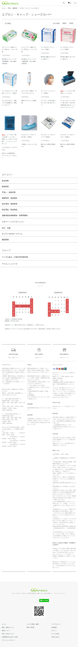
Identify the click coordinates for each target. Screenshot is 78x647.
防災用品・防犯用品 (9, 209)
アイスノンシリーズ (9, 263)
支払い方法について (8, 634)
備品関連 (5, 239)
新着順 (71, 23)
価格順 (64, 23)
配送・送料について (8, 627)
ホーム (3, 8)
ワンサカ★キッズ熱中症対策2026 (15, 257)
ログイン (54, 630)
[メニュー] (75, 3)
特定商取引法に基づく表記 (10, 637)
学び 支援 (6, 228)
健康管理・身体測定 (9, 198)
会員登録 (54, 627)
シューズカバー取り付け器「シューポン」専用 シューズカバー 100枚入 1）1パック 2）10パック (9, 139)
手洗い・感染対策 (12, 8)
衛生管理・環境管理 (9, 203)
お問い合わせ (55, 637)
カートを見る (55, 634)
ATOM (32, 627)
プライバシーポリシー (8, 640)
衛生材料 (5, 180)
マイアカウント (56, 624)
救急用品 (5, 186)
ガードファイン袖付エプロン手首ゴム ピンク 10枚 (29, 49)
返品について (6, 630)
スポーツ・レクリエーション (13, 221)
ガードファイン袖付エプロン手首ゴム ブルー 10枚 (9, 49)
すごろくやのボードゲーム (12, 233)
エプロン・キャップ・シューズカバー (29, 8)
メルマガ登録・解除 (33, 624)
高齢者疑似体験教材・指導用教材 (15, 215)
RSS (28, 627)
